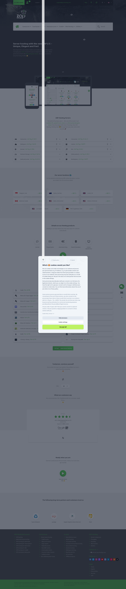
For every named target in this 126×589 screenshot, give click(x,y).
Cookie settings (63, 322)
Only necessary (63, 318)
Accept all (63, 327)
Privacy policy (54, 289)
